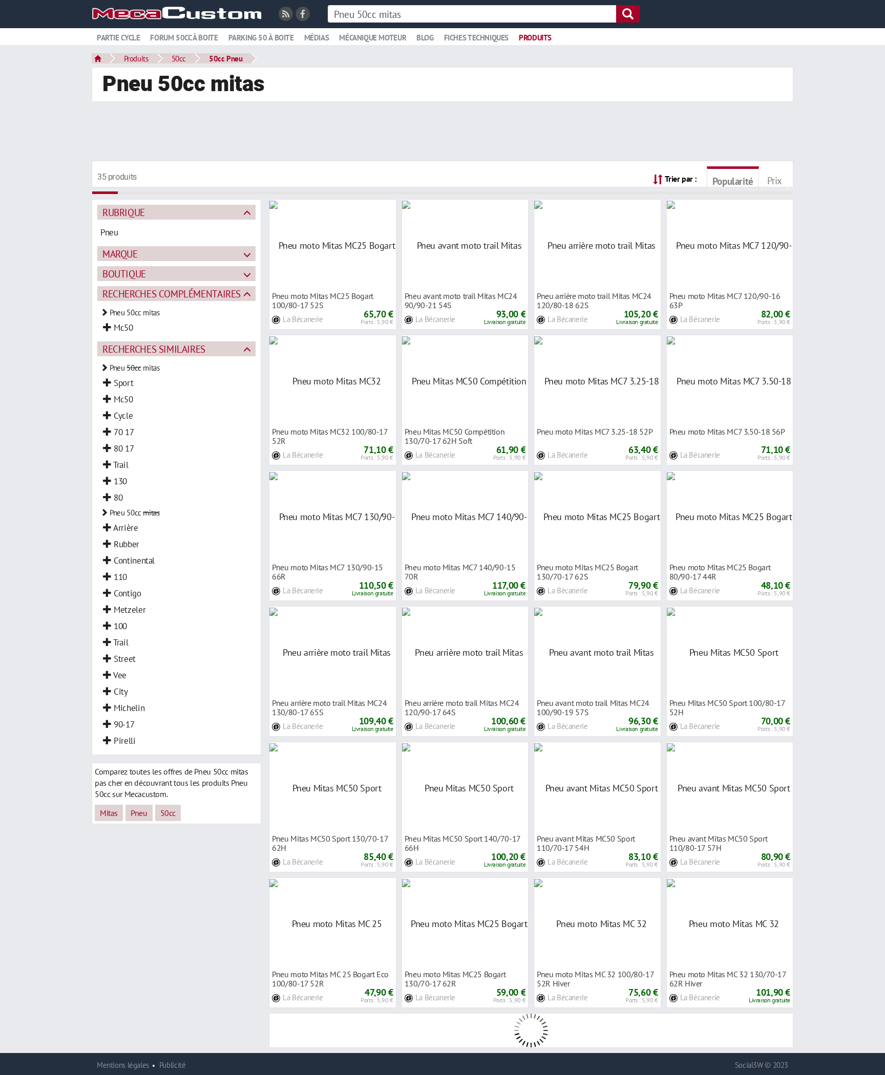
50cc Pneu (226, 58)
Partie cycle (118, 37)
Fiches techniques (476, 37)
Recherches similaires (153, 348)
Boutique (124, 273)
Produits (535, 37)
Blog (424, 37)
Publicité (172, 1065)
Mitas (109, 813)
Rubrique (123, 212)
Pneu (139, 813)
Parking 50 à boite (261, 37)
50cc (179, 58)
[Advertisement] (442, 133)
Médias (316, 37)
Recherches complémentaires (171, 293)
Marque (120, 253)
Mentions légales (123, 1065)
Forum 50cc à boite (184, 37)
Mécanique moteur (372, 37)
